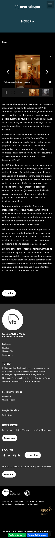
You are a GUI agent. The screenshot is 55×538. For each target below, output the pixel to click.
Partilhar (34, 455)
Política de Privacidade (37, 534)
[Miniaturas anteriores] (22, 92)
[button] (34, 92)
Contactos (6, 344)
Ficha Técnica (7, 355)
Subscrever (9, 438)
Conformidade (20, 504)
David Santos (7, 415)
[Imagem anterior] (8, 72)
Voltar (11, 293)
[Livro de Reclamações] (11, 492)
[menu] (50, 4)
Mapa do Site (7, 351)
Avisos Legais (33, 504)
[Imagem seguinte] (47, 72)
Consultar (9, 474)
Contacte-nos (32, 501)
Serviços (42, 501)
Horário (5, 347)
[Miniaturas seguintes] (48, 92)
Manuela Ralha (8, 400)
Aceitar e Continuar (17, 534)
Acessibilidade (7, 504)
